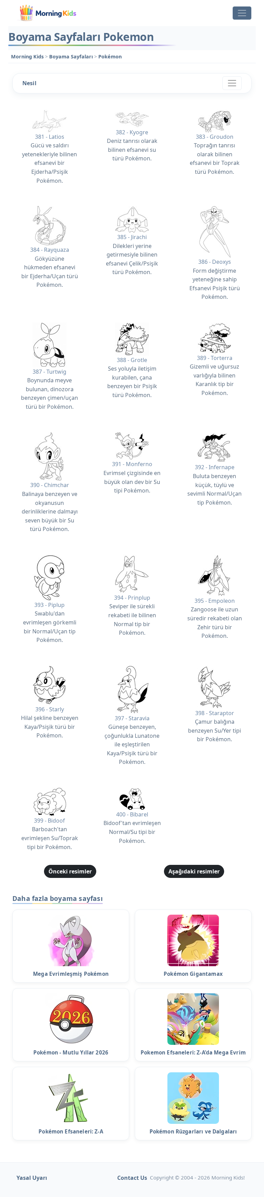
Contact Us (132, 1178)
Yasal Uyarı (31, 1178)
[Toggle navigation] (242, 13)
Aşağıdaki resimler (194, 871)
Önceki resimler (70, 871)
